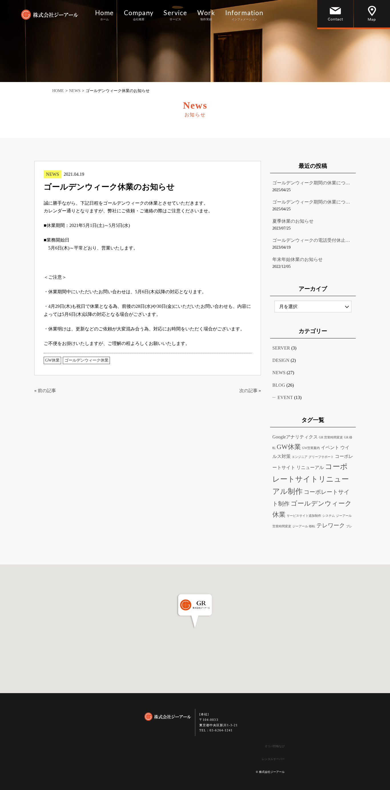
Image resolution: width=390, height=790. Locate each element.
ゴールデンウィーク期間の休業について (312, 182)
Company (139, 15)
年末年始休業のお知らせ (297, 259)
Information (244, 15)
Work (206, 15)
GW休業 (52, 360)
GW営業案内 (311, 448)
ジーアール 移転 (303, 526)
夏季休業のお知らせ (292, 221)
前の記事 (47, 390)
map (372, 14)
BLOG (278, 385)
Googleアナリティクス (295, 437)
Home (104, 15)
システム (328, 515)
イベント (330, 447)
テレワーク (330, 525)
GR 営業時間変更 (331, 437)
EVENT (285, 397)
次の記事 (248, 390)
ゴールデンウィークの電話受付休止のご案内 (312, 240)
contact (335, 14)
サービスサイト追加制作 (304, 515)
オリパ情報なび (275, 746)
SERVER (281, 348)
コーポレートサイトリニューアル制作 (310, 479)
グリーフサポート (321, 456)
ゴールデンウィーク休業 (86, 360)
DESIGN (281, 360)
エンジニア (299, 456)
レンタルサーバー (273, 759)
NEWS (52, 174)
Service (175, 15)
